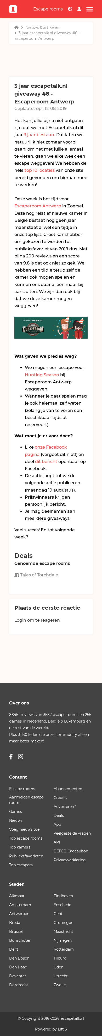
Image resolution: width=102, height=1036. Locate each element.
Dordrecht (18, 985)
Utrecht (61, 976)
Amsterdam (20, 904)
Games (15, 811)
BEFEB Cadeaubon (71, 851)
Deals (59, 815)
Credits (60, 797)
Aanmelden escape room (26, 800)
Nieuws (15, 820)
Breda (14, 922)
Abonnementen (68, 788)
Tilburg (60, 958)
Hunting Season (42, 374)
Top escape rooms (25, 838)
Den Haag (18, 967)
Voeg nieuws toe (24, 829)
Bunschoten (20, 940)
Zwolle (60, 985)
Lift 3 (62, 1029)
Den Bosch (19, 958)
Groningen (63, 922)
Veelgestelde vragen (72, 833)
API (57, 842)
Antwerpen (19, 913)
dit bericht (46, 461)
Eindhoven (63, 896)
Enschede (62, 904)
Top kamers (19, 847)
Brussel (16, 931)
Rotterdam (64, 949)
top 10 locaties (40, 170)
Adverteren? (65, 806)
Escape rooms (48, 9)
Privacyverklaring (70, 860)
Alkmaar (17, 896)
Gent (58, 913)
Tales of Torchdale (38, 574)
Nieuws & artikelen (42, 27)
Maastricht (63, 931)
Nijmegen (63, 940)
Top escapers (21, 865)
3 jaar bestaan (39, 134)
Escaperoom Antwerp (37, 205)
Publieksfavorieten (26, 856)
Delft (13, 949)
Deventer (17, 976)
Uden (58, 967)
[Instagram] (20, 756)
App (57, 824)
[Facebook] (11, 756)
